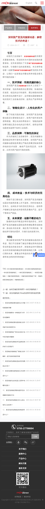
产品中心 (22, 459)
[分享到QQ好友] (18, 442)
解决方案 (22, 463)
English (29, 3)
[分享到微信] (25, 442)
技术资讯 (34, 28)
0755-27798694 (25, 428)
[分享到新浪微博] (33, 442)
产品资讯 (8, 28)
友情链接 (18, 497)
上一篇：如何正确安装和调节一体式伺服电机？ (20, 289)
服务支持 (22, 468)
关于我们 (22, 449)
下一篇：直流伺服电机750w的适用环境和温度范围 (21, 293)
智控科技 (27, 497)
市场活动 (21, 28)
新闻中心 (22, 454)
